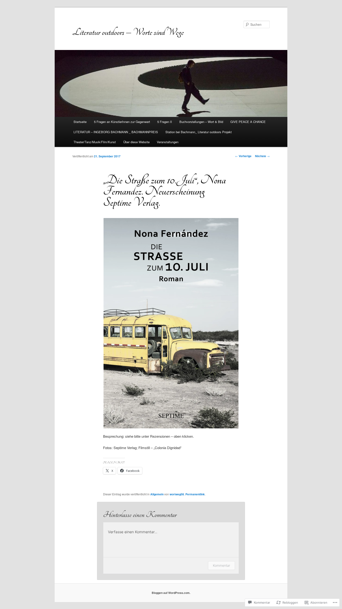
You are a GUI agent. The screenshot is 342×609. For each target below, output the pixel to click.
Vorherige (243, 156)
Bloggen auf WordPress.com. (171, 593)
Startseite (80, 121)
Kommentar (221, 565)
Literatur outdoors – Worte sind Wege (128, 32)
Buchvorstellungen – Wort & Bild (201, 121)
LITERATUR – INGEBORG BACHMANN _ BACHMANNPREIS (116, 132)
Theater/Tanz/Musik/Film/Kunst (95, 142)
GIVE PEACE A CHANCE (248, 121)
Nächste (262, 156)
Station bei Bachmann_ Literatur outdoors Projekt (198, 132)
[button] (171, 323)
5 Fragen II (164, 121)
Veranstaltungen (167, 142)
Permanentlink (195, 494)
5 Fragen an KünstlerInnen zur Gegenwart (122, 121)
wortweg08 (177, 494)
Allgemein (157, 494)
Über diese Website (136, 142)
